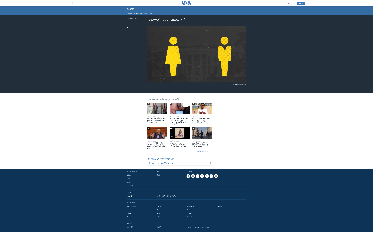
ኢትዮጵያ (129, 175)
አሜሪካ (129, 182)
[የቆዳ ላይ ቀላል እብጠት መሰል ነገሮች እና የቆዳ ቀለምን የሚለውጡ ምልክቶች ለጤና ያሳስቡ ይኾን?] (180, 108)
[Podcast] (211, 176)
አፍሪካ (129, 179)
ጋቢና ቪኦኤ (130, 196)
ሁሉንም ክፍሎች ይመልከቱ (204, 152)
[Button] (129, 28)
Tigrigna (220, 206)
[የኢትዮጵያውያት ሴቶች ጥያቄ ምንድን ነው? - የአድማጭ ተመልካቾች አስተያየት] (202, 108)
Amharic (129, 210)
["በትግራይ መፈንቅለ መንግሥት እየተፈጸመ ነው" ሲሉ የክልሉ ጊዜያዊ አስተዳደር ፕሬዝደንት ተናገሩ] (157, 133)
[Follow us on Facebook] (188, 176)
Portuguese (190, 206)
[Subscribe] (216, 176)
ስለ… (151, 14)
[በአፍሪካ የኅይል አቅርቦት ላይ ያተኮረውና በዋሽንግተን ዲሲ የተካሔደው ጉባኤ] (157, 108)
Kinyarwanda (161, 210)
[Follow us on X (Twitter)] (202, 176)
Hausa (129, 217)
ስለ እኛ (159, 227)
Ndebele (159, 217)
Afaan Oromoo (131, 206)
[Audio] (294, 3)
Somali (189, 213)
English (129, 213)
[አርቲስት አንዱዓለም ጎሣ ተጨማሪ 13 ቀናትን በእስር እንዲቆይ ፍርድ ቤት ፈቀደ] (180, 133)
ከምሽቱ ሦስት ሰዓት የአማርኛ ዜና (167, 196)
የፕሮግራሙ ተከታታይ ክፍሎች (137, 14)
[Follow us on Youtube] (193, 176)
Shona (189, 210)
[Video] (288, 3)
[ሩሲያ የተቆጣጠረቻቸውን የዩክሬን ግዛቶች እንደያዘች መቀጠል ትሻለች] (202, 133)
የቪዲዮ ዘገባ (160, 175)
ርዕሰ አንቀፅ (130, 227)
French (159, 206)
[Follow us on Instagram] (197, 176)
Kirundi (159, 213)
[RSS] (207, 176)
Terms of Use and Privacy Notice (198, 227)
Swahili (189, 217)
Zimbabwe (221, 210)
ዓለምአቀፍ (130, 186)
